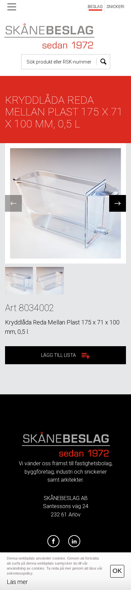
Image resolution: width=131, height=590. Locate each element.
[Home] (65, 34)
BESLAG (95, 6)
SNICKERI (115, 6)
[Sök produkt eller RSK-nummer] (103, 61)
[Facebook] (53, 541)
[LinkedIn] (74, 541)
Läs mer (17, 581)
